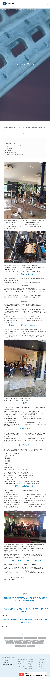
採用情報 (40, 666)
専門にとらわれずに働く (11, 152)
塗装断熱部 (30, 657)
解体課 (29, 663)
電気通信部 (30, 664)
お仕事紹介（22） (10, 643)
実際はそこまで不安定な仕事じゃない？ (14, 145)
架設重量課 (30, 659)
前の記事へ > (28, 587)
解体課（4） (25, 640)
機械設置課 (30, 661)
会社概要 (40, 664)
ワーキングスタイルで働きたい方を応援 (14, 154)
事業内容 (19, 663)
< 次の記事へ (21, 587)
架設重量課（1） (9, 640)
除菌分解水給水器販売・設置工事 (42, 658)
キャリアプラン (9, 150)
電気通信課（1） (40, 640)
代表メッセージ (42, 662)
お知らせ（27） (19, 643)
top (18, 657)
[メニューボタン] (48, 4)
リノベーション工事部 (22, 668)
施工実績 (40, 661)
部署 (7, 146)
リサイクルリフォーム (22, 666)
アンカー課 (20, 664)
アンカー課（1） (27, 643)
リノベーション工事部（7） (20, 645)
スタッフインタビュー (22, 661)
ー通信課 (30, 668)
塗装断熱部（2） (31, 645)
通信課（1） (32, 640)
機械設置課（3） (18, 640)
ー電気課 (30, 666)
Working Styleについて (22, 659)
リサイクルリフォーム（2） (38, 643)
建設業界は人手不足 (10, 143)
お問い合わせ (41, 668)
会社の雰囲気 (9, 148)
